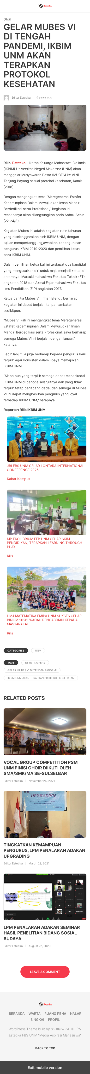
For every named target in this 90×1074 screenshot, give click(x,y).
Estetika (18, 163)
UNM (7, 19)
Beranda (17, 1013)
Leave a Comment (45, 972)
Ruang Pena (55, 1013)
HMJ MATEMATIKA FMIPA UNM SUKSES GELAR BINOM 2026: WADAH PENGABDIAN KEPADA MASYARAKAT (44, 620)
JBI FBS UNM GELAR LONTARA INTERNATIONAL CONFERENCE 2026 (45, 468)
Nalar (75, 1013)
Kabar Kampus (18, 479)
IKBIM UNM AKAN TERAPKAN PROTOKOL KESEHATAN (40, 678)
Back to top (45, 1048)
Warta (35, 1013)
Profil (54, 1019)
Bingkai (37, 1019)
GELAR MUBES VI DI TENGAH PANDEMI (32, 670)
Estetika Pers (35, 662)
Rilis (10, 556)
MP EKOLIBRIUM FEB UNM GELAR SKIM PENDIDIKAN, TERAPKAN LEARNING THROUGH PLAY (44, 543)
